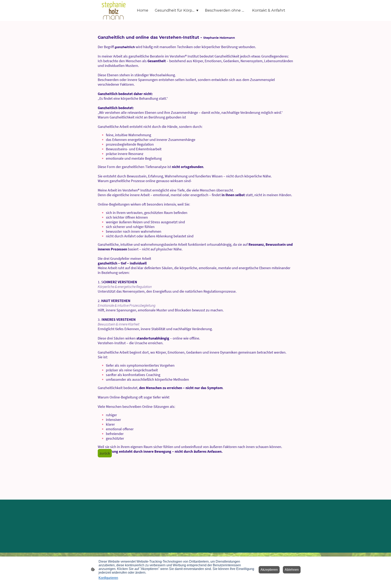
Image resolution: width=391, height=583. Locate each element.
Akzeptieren (269, 569)
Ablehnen (292, 569)
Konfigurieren (108, 578)
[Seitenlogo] (113, 10)
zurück (105, 453)
